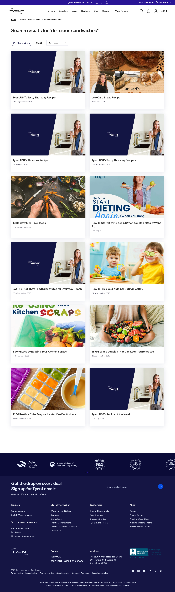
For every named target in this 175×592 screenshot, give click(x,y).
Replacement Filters (21, 528)
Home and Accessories (22, 536)
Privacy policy (17, 573)
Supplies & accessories (24, 522)
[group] (27, 464)
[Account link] (156, 11)
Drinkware (16, 532)
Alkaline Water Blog (139, 519)
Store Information (60, 504)
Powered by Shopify (32, 570)
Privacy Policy (136, 515)
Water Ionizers (18, 511)
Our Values (56, 519)
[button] (85, 472)
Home (13, 19)
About (133, 504)
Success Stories (98, 519)
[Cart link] (149, 11)
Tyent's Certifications (61, 522)
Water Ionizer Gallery (61, 511)
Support (55, 515)
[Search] (141, 11)
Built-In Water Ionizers (22, 515)
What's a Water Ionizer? (141, 526)
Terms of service (47, 573)
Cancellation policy (100, 573)
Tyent (21, 570)
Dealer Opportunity (99, 511)
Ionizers (15, 504)
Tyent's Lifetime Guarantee (64, 526)
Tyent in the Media (99, 522)
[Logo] (17, 11)
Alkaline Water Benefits (141, 522)
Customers (96, 504)
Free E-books (96, 515)
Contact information (80, 573)
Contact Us (56, 530)
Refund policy (31, 573)
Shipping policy (63, 573)
